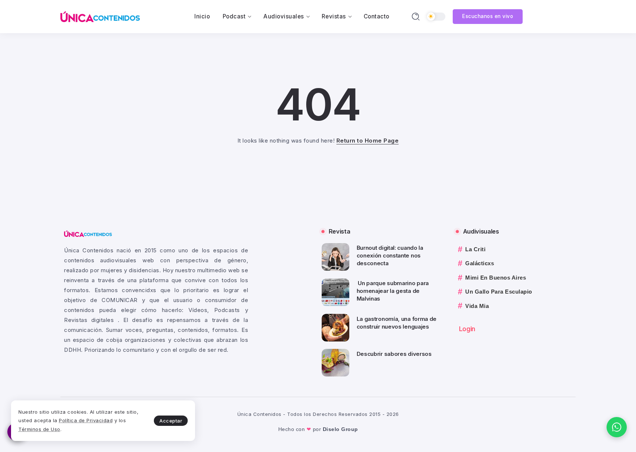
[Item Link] (335, 257)
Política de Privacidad (86, 420)
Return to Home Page (367, 140)
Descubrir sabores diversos (394, 353)
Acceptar (170, 421)
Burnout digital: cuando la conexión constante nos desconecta (390, 255)
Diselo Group (340, 429)
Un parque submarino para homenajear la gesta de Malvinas (393, 291)
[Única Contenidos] (100, 16)
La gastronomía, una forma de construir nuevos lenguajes (397, 322)
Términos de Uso (39, 429)
